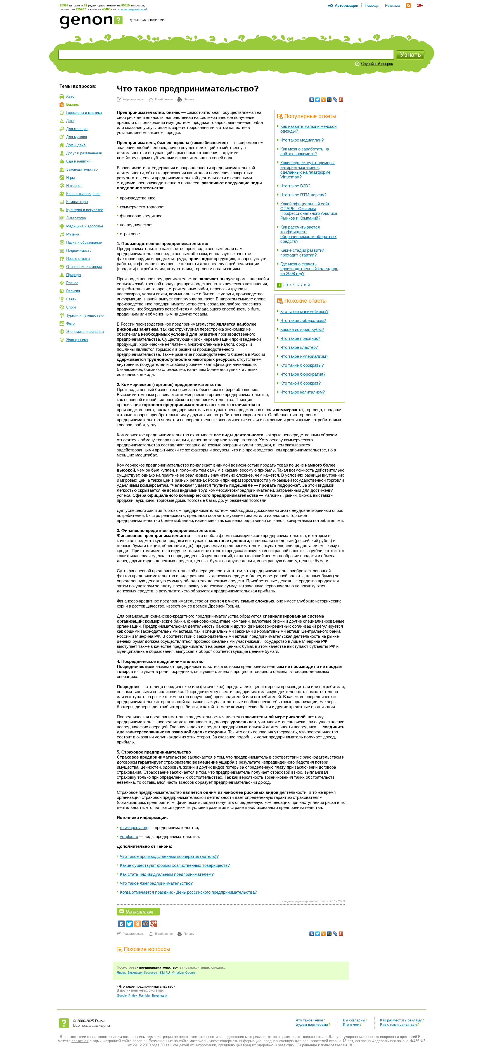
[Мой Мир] (329, 99)
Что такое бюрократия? (302, 374)
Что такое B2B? (295, 185)
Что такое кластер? (299, 347)
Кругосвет (151, 972)
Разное (72, 283)
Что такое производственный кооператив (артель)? (169, 856)
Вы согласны (354, 1020)
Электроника (77, 340)
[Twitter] (318, 99)
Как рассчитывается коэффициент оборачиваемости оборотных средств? (308, 234)
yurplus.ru (129, 836)
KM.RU (165, 972)
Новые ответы (78, 258)
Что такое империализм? (304, 356)
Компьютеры (77, 202)
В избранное (164, 99)
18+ (420, 5)
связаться (80, 1041)
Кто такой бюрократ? (300, 383)
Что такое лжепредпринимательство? (156, 883)
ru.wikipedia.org (134, 827)
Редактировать (133, 99)
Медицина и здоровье (84, 226)
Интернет (74, 185)
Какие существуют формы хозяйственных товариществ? (175, 865)
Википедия (135, 972)
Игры (70, 177)
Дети (70, 121)
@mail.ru (178, 972)
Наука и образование (84, 242)
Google (190, 972)
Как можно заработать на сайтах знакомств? (304, 151)
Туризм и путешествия (85, 315)
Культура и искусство (84, 210)
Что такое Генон (309, 1020)
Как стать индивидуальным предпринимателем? (167, 874)
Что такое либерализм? (303, 320)
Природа (73, 275)
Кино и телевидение (83, 194)
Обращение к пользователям (322, 1045)
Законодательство (82, 169)
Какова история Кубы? (302, 329)
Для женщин (76, 129)
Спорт (71, 307)
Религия (73, 291)
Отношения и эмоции (84, 267)
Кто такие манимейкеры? (304, 311)
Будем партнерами (312, 1024)
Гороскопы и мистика (84, 112)
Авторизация (346, 5)
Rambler (144, 995)
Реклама (392, 5)
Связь (71, 299)
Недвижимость (78, 250)
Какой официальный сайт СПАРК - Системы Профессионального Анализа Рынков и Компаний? (308, 210)
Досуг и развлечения (84, 153)
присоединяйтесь (133, 9)
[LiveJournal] (335, 99)
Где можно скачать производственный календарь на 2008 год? (309, 269)
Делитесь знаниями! (147, 20)
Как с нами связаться (398, 1024)
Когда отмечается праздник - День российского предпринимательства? (188, 892)
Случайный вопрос (377, 64)
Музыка (72, 234)
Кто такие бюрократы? (302, 365)
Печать (189, 99)
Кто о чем (351, 1024)
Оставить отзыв (139, 911)
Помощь (372, 5)
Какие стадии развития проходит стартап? (302, 252)
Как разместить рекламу (401, 1020)
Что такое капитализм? (302, 392)
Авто (70, 96)
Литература (76, 218)
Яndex (121, 972)
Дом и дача (76, 145)
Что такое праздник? (300, 338)
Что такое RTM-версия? (303, 194)
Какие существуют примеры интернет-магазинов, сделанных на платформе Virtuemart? (307, 169)
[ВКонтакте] (312, 99)
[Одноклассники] (323, 99)
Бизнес (72, 104)
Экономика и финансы (85, 331)
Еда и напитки (78, 161)
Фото (70, 323)
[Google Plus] (341, 99)
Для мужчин (76, 137)
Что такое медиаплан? (302, 140)
